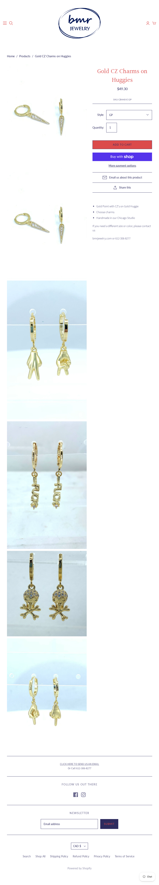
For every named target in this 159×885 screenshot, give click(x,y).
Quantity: (98, 127)
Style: (100, 114)
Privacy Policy (102, 856)
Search (27, 856)
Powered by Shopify (79, 868)
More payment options (122, 165)
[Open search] (11, 23)
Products (24, 56)
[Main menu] (5, 23)
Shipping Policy (59, 856)
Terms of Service (124, 856)
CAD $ (77, 846)
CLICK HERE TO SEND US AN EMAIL (79, 764)
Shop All (40, 856)
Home (11, 56)
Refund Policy (81, 856)
